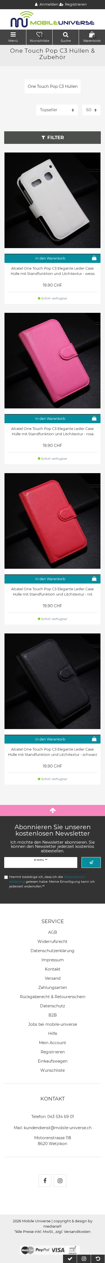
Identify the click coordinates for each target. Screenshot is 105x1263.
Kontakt (52, 969)
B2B (52, 1015)
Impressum (52, 959)
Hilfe (52, 1033)
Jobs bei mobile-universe (52, 1024)
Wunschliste (52, 1070)
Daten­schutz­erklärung (52, 950)
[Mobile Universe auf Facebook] (45, 1181)
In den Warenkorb (50, 258)
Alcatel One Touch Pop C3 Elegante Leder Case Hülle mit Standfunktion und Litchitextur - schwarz (52, 752)
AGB (52, 932)
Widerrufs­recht (52, 941)
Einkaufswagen (52, 1061)
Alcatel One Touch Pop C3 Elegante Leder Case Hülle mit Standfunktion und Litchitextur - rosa (52, 431)
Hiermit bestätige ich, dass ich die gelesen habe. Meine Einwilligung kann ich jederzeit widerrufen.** (52, 881)
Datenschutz (52, 1005)
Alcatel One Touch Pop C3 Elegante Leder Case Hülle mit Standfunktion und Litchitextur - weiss (53, 271)
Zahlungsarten (52, 987)
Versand (52, 978)
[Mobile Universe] (53, 18)
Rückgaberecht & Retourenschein (52, 996)
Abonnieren (91, 862)
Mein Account (52, 1042)
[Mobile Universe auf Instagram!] (60, 1181)
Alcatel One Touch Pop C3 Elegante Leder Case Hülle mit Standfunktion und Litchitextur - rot (52, 591)
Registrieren (53, 1051)
